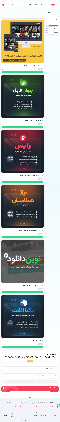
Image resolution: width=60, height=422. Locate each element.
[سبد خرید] (6, 5)
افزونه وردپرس (40, 4)
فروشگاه (49, 1)
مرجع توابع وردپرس (45, 417)
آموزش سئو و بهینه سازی (55, 415)
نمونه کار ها (33, 1)
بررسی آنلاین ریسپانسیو (44, 415)
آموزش (35, 4)
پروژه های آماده (29, 4)
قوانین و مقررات (27, 1)
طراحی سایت (46, 412)
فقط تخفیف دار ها (55, 30)
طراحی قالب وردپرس (39, 1)
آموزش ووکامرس (56, 414)
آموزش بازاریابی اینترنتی (55, 417)
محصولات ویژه (56, 32)
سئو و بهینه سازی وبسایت (44, 414)
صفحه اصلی (56, 1)
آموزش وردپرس (56, 412)
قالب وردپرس (46, 4)
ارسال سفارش (44, 1)
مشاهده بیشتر (30, 361)
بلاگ (30, 1)
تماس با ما (52, 1)
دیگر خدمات (46, 411)
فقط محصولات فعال (55, 28)
